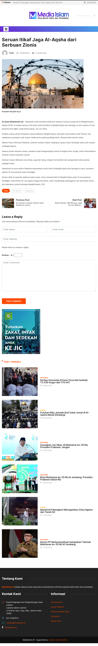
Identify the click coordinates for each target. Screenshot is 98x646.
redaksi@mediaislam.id (16, 623)
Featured (44, 378)
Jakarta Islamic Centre (57, 640)
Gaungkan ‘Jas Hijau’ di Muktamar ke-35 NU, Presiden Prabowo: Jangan (64, 446)
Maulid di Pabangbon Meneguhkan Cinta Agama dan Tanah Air (38, 3)
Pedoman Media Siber (60, 611)
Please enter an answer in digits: (15, 247)
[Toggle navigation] (6, 29)
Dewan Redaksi (57, 607)
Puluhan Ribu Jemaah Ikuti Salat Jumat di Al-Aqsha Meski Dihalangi (64, 413)
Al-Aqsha (17, 191)
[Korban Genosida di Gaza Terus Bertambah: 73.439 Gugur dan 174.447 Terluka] (20, 381)
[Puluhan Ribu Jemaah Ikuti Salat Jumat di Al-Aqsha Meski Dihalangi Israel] (20, 414)
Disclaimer (55, 616)
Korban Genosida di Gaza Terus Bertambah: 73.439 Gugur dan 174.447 (64, 381)
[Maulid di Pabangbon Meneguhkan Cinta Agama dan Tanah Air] (20, 511)
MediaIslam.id (11, 627)
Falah (11, 53)
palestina (29, 191)
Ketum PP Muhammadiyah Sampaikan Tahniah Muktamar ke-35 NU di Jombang (65, 543)
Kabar (42, 410)
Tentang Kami (56, 602)
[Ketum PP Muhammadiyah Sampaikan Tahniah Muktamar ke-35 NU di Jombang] (20, 543)
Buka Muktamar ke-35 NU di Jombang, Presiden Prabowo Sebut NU (66, 478)
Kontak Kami (56, 621)
